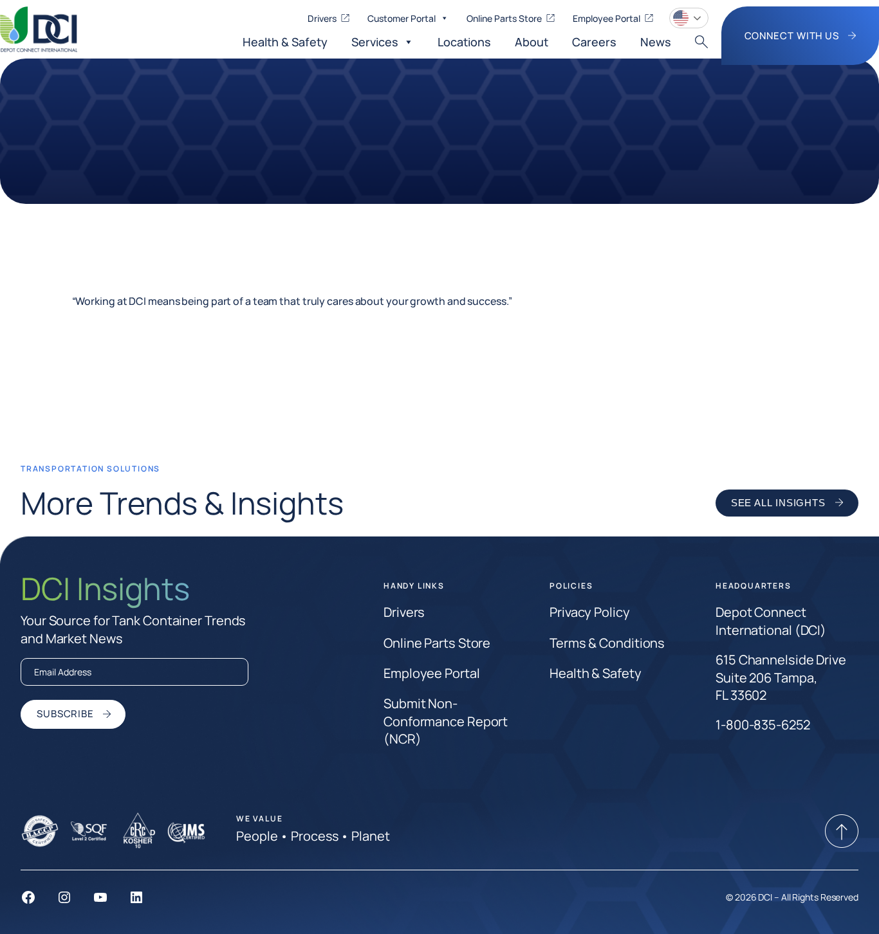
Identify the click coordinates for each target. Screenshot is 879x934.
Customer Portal (401, 18)
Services (374, 42)
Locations (464, 42)
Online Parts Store (504, 18)
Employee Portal (606, 18)
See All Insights (778, 502)
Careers (594, 42)
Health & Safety (285, 42)
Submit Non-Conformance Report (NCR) (446, 721)
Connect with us (793, 35)
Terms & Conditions (607, 643)
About (531, 42)
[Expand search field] (701, 42)
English (688, 18)
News (655, 42)
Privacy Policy (590, 612)
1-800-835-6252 (763, 724)
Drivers (322, 18)
